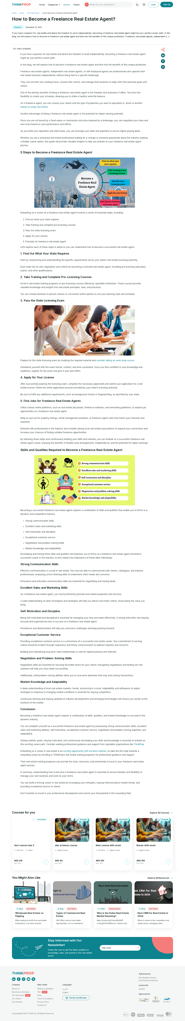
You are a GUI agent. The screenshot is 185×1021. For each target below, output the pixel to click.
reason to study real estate (34, 107)
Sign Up (166, 4)
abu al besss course (66, 845)
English (65, 992)
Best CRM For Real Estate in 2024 (153, 914)
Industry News (114, 909)
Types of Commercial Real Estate (70, 914)
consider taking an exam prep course (115, 360)
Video (102, 909)
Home (42, 4)
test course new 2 (24, 845)
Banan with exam (146, 845)
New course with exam (108, 845)
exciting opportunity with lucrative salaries (84, 751)
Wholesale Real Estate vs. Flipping (29, 914)
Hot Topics (31, 909)
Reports (17, 27)
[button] (160, 812)
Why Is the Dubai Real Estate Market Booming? (113, 914)
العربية (65, 989)
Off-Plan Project (33, 13)
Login (153, 4)
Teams (76, 4)
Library (66, 4)
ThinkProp (139, 744)
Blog (21, 909)
